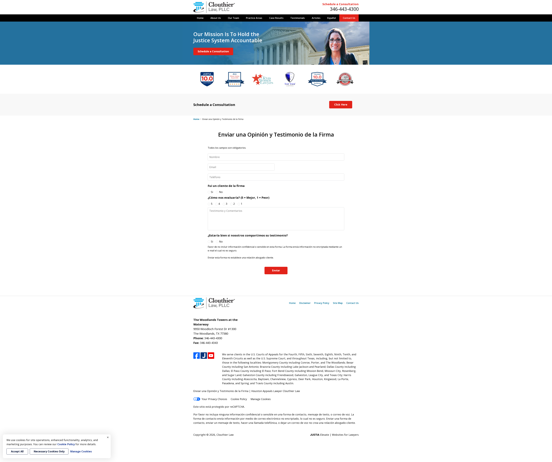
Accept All (17, 451)
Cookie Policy (239, 399)
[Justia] (204, 355)
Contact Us (349, 18)
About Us (215, 18)
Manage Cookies (261, 399)
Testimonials (297, 18)
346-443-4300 (344, 9)
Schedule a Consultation (340, 4)
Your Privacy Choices (214, 399)
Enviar (276, 270)
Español (331, 18)
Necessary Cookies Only (49, 451)
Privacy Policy (321, 303)
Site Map (338, 303)
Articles (316, 18)
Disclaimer (305, 303)
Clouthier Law (225, 434)
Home (200, 18)
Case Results (276, 18)
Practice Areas (254, 18)
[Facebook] (196, 355)
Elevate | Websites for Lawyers (334, 434)
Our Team (233, 18)
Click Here (340, 104)
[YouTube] (211, 355)
